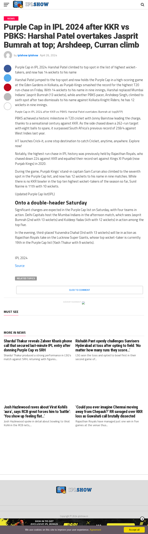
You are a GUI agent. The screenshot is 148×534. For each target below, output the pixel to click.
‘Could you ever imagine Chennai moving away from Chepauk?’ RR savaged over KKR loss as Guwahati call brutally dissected (109, 411)
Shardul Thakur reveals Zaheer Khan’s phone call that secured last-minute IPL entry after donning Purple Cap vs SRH (38, 345)
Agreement (95, 529)
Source (20, 265)
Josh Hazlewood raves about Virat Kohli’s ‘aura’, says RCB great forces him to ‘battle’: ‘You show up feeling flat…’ (37, 411)
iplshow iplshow (28, 55)
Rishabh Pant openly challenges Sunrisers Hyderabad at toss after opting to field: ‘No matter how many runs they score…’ (108, 345)
